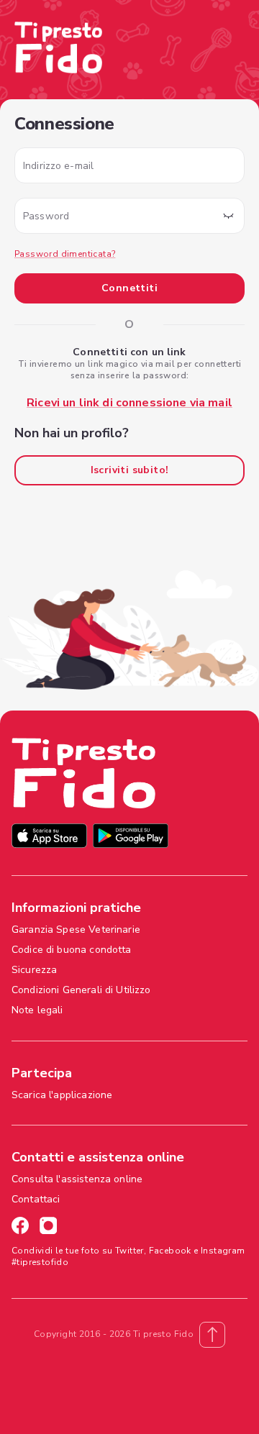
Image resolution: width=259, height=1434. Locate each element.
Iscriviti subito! (130, 470)
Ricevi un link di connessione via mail (129, 403)
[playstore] (130, 837)
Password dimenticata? (64, 254)
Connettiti (129, 288)
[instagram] (48, 1227)
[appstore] (49, 837)
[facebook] (20, 1227)
